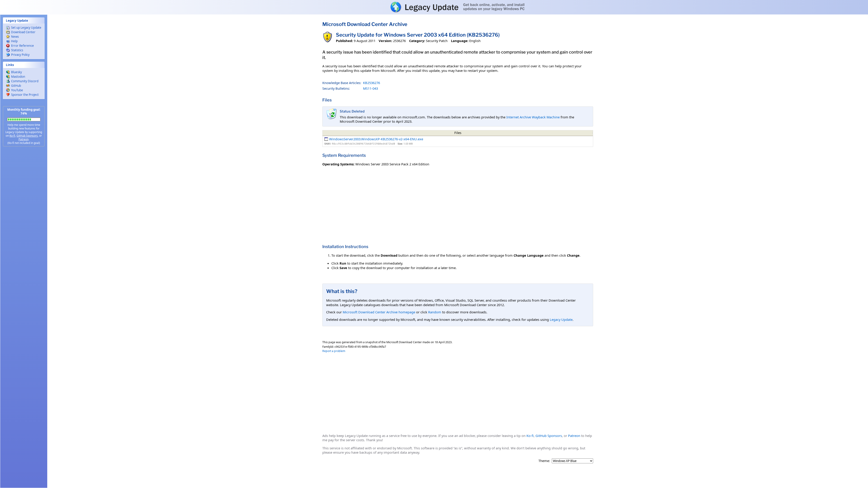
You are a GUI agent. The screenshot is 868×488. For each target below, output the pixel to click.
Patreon (23, 139)
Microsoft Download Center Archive (364, 24)
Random (434, 312)
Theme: (544, 461)
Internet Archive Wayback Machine (533, 117)
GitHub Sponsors (27, 136)
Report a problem (333, 351)
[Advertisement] (24, 221)
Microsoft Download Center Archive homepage (379, 312)
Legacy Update (561, 319)
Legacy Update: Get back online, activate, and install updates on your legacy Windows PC (434, 7)
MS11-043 (370, 88)
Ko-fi (12, 136)
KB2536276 (371, 82)
